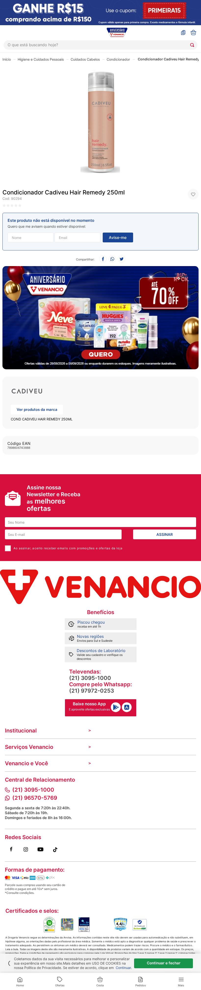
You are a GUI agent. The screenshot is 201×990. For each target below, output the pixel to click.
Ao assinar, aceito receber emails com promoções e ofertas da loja (68, 548)
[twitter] (121, 259)
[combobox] (100, 45)
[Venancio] (100, 587)
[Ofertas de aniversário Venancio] (100, 316)
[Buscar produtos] (193, 45)
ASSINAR (164, 534)
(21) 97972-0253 (91, 690)
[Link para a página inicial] (6, 59)
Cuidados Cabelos (85, 59)
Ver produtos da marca (37, 409)
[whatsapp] (112, 259)
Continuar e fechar (163, 963)
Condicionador (118, 59)
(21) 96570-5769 (34, 798)
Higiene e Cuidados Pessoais (41, 59)
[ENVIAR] (118, 237)
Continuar (123, 968)
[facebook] (103, 259)
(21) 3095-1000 (90, 678)
